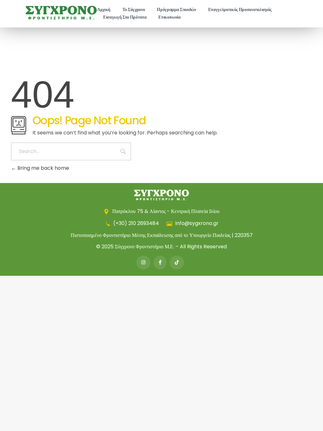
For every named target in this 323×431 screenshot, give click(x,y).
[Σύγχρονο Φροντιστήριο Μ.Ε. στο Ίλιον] (61, 12)
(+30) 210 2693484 (136, 223)
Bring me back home (42, 168)
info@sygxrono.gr (196, 223)
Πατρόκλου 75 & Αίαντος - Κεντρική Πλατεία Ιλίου (165, 211)
